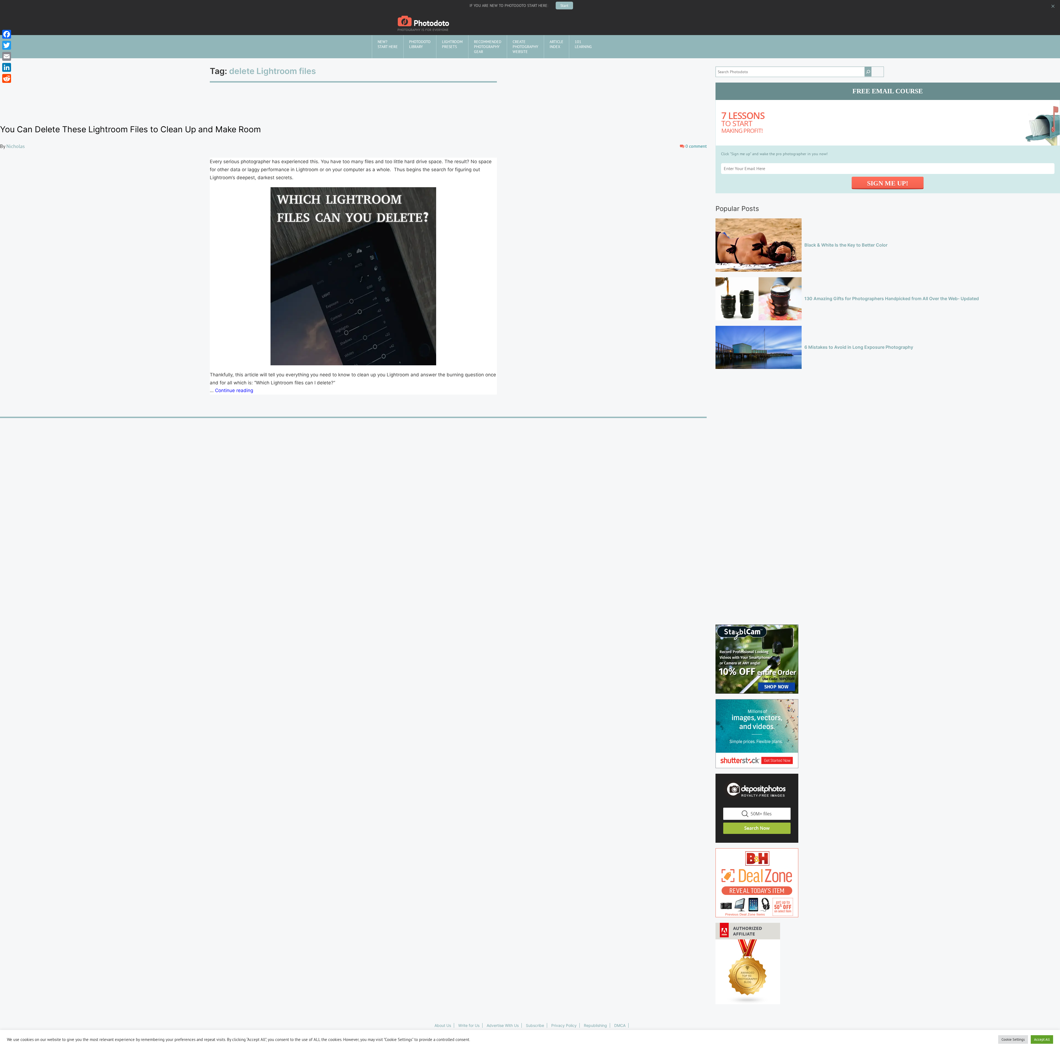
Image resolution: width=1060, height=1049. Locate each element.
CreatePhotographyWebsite (525, 46)
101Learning (583, 44)
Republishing (595, 1025)
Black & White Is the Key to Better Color (845, 245)
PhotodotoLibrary (420, 44)
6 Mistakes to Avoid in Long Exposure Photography (858, 347)
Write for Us (468, 1025)
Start (564, 5)
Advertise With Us (503, 1025)
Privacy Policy (564, 1025)
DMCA (620, 1025)
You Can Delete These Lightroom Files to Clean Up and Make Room (130, 129)
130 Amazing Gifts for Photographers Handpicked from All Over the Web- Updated (891, 298)
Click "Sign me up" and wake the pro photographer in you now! (774, 153)
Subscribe (535, 1025)
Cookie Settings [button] (1013, 1039)
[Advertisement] (888, 404)
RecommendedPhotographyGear (487, 46)
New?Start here (388, 44)
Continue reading (234, 390)
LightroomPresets (452, 44)
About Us (442, 1025)
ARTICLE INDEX (556, 44)
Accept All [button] (1042, 1039)
